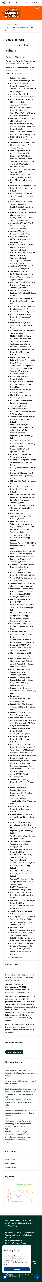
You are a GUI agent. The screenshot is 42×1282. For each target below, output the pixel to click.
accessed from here (14, 70)
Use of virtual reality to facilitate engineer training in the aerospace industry (19, 1102)
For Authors (10, 1163)
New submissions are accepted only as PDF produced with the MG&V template (19, 977)
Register (24, 2)
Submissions (20, 1007)
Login (34, 2)
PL (10, 2)
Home (7, 25)
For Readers (10, 1160)
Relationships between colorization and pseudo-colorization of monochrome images (21, 1113)
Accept (17, 1270)
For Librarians (10, 1167)
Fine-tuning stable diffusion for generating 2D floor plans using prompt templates (21, 1073)
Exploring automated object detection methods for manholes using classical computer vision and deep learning (20, 1091)
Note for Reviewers (16, 73)
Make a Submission (14, 1052)
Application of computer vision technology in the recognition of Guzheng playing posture (18, 1123)
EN (16, 2)
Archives (15, 25)
